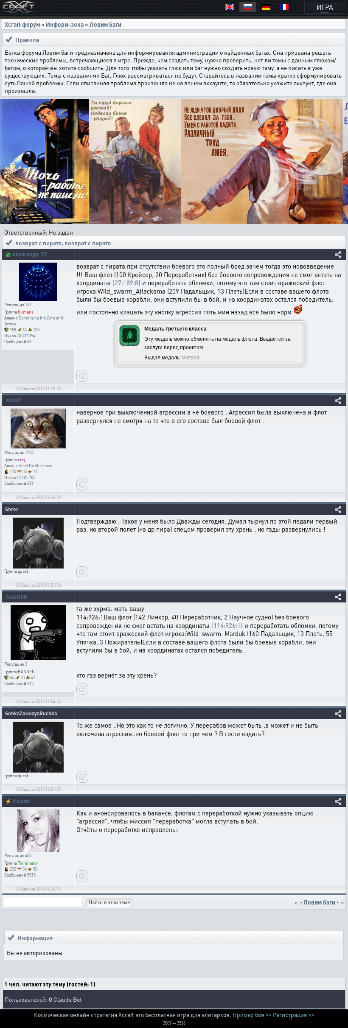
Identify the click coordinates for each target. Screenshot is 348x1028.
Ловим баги (105, 24)
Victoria (190, 358)
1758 (29, 452)
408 (28, 855)
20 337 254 (26, 335)
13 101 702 (26, 477)
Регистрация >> (293, 1014)
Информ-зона (65, 24)
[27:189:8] (126, 282)
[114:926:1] (227, 625)
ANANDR (16, 597)
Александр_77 (29, 254)
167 (28, 304)
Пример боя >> (252, 1014)
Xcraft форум (22, 24)
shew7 (13, 400)
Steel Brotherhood (35, 465)
